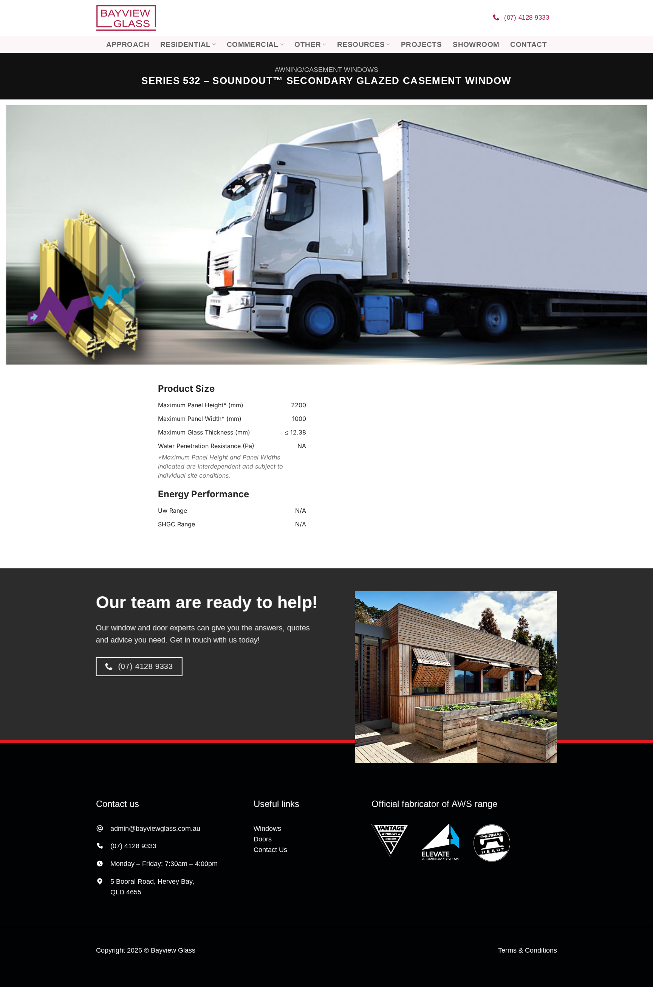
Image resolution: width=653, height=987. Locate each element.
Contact (528, 44)
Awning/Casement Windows (326, 69)
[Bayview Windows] (126, 18)
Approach (127, 44)
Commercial (253, 44)
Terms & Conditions (527, 950)
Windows (267, 828)
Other (307, 44)
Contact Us (270, 850)
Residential (185, 44)
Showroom (476, 44)
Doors (263, 839)
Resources (361, 44)
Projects (421, 44)
